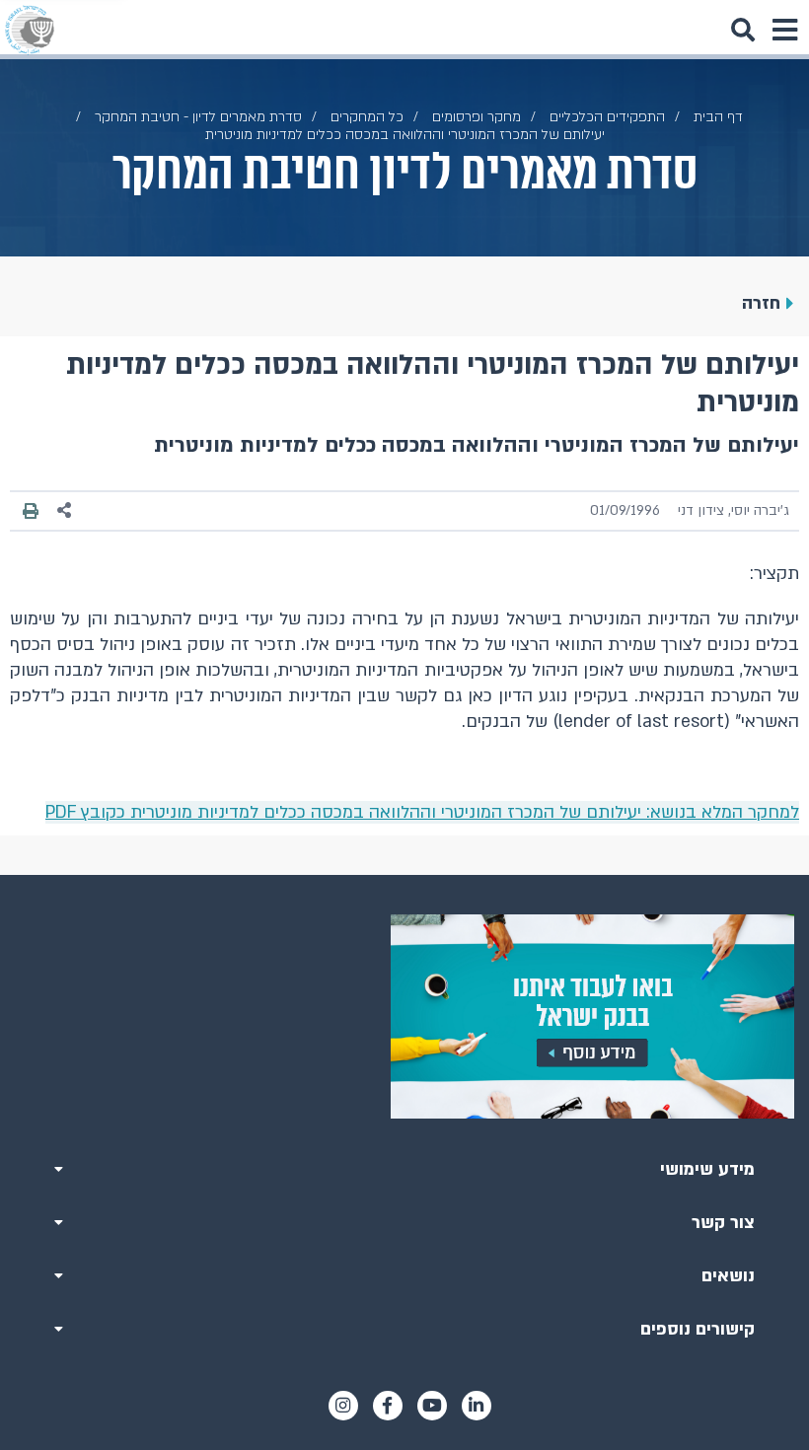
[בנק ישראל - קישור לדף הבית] (29, 29)
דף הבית (718, 117)
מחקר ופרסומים (476, 117)
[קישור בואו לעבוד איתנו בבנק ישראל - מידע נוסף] (404, 1016)
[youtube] (432, 1405)
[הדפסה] (30, 510)
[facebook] (388, 1405)
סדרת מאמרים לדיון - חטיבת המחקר (198, 117)
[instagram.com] (343, 1405)
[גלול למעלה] (404, 875)
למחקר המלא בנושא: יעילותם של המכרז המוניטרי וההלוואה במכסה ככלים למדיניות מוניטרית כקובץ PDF (422, 812)
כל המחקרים (367, 117)
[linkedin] (476, 1405)
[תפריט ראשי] (784, 29)
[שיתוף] (65, 510)
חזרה (761, 303)
